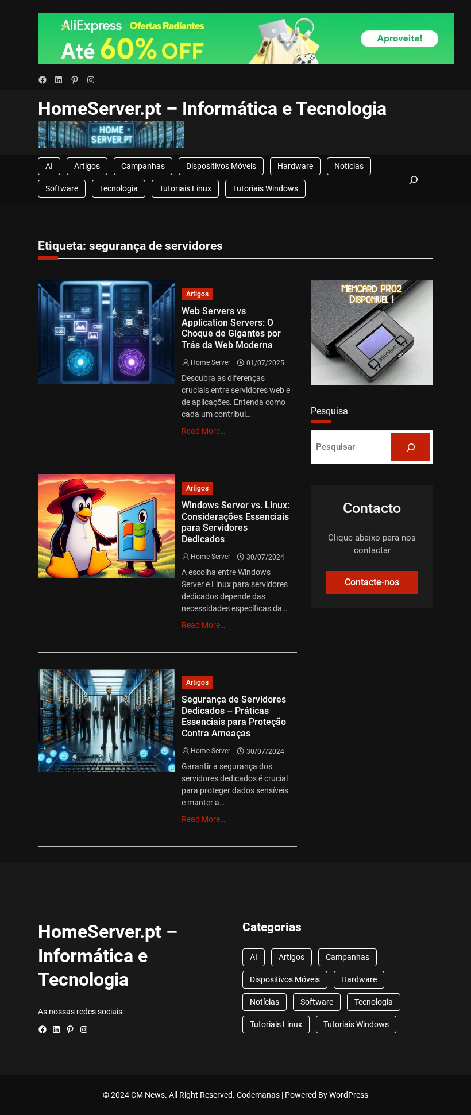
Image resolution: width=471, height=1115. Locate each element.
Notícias (349, 166)
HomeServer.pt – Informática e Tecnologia (212, 108)
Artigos (87, 166)
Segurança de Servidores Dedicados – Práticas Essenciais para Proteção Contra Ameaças (234, 716)
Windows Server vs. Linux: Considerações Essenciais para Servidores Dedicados (235, 522)
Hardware (295, 166)
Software (61, 188)
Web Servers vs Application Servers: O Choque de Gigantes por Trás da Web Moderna (231, 328)
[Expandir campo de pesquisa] (413, 180)
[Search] (410, 447)
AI (49, 166)
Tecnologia (118, 188)
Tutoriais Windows (265, 188)
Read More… (203, 430)
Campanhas (143, 166)
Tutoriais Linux (185, 188)
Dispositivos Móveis (221, 166)
